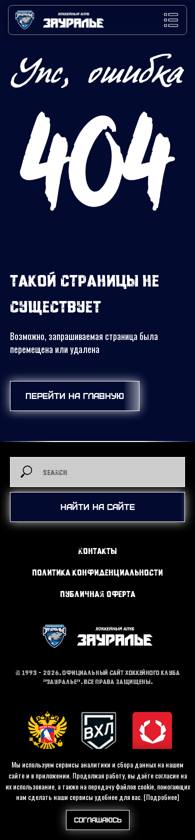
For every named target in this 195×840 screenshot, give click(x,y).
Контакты (97, 550)
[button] (171, 20)
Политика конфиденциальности (97, 572)
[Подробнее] (161, 797)
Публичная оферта (98, 594)
